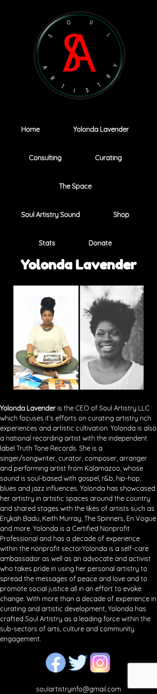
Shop (121, 214)
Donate (100, 243)
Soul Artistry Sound (50, 214)
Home (30, 129)
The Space (75, 186)
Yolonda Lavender (101, 129)
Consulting (45, 157)
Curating (108, 157)
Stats (47, 243)
